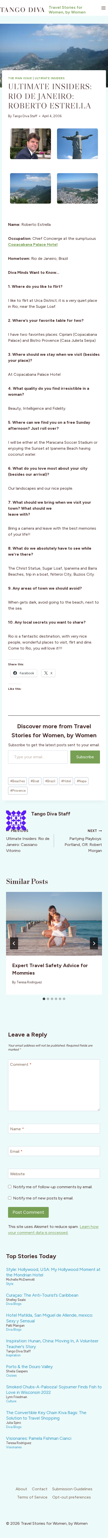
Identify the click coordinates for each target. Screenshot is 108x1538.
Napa (81, 781)
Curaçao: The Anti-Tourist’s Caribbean (42, 1295)
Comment (20, 1064)
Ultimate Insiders (50, 78)
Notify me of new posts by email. (43, 1198)
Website (17, 1173)
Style (9, 1284)
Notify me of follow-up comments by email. (52, 1186)
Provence (18, 790)
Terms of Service (32, 1497)
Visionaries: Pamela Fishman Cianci (38, 1438)
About (21, 1489)
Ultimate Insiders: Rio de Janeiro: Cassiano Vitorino (27, 841)
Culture (11, 1401)
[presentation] (54, 924)
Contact (39, 1489)
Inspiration (13, 1355)
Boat (35, 781)
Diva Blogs (13, 1304)
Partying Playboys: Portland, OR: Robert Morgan (83, 841)
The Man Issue (20, 78)
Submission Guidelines (72, 1489)
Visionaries (14, 1447)
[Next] (94, 943)
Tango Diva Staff (25, 116)
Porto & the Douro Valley (29, 1366)
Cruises (11, 1375)
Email (16, 1151)
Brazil (50, 781)
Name (17, 1129)
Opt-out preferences (71, 1497)
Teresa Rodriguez (29, 982)
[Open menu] (103, 8)
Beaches (17, 781)
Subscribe (85, 757)
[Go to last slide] (14, 943)
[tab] (44, 999)
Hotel (66, 781)
